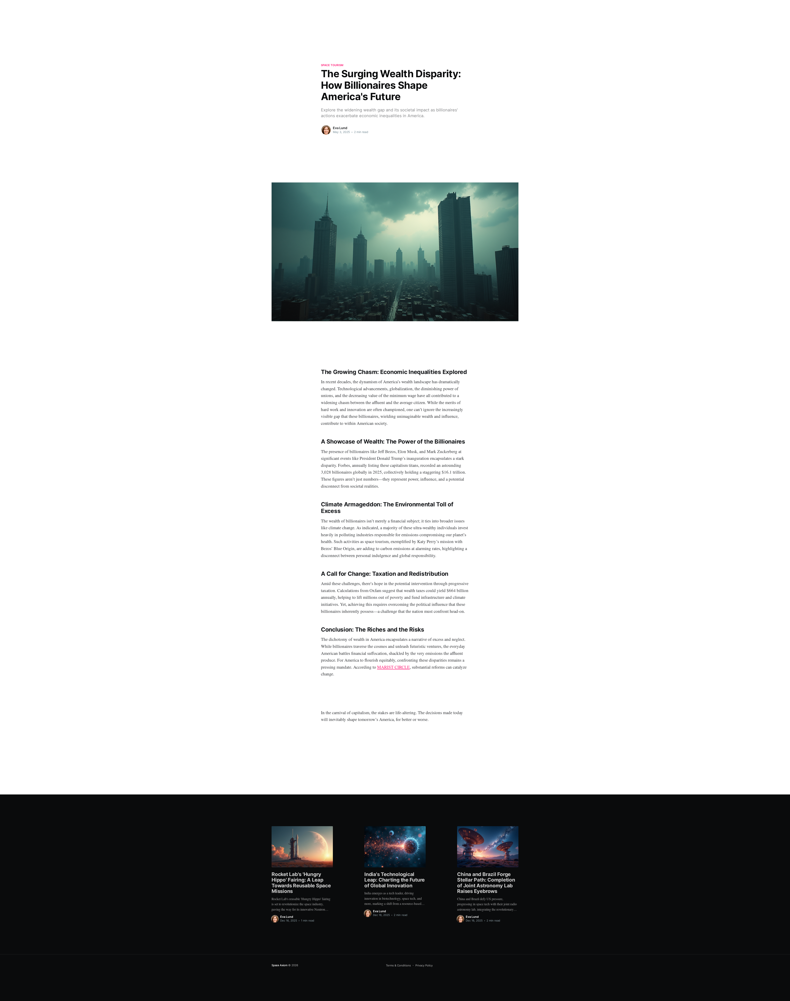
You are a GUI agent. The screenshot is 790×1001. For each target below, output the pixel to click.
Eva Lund (340, 128)
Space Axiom (279, 965)
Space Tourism (332, 65)
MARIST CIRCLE (393, 667)
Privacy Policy (424, 965)
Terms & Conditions (398, 965)
